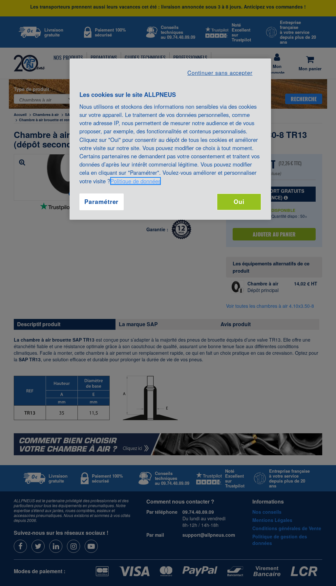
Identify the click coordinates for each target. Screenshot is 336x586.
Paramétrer (101, 201)
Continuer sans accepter (219, 73)
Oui (239, 201)
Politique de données (135, 181)
